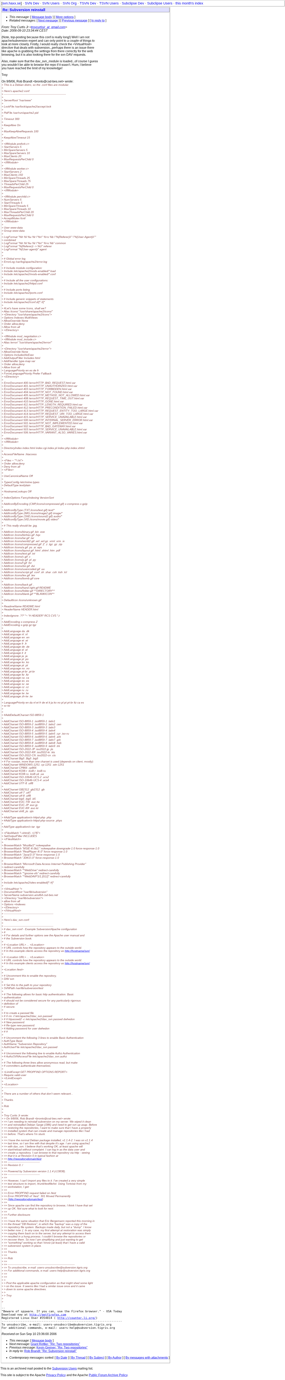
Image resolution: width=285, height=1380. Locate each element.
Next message (48, 20)
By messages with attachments (146, 1357)
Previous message (74, 20)
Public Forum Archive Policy (108, 1375)
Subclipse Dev (133, 3)
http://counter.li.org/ (76, 1317)
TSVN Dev (88, 3)
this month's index (189, 3)
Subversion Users (64, 1368)
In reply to (98, 20)
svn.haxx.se (11, 3)
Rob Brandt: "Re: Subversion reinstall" (50, 1351)
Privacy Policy (56, 1375)
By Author (115, 1357)
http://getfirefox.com (47, 1314)
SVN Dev (32, 3)
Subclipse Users (159, 3)
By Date (61, 1357)
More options (65, 17)
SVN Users (51, 3)
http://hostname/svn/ (77, 950)
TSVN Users (109, 3)
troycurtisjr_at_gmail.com (48, 27)
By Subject (96, 1357)
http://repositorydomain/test (24, 1158)
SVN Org (70, 3)
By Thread (78, 1357)
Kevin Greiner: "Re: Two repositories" (62, 1347)
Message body (42, 17)
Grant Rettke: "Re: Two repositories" (55, 1344)
